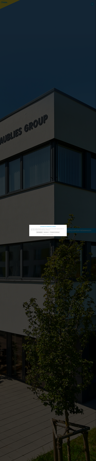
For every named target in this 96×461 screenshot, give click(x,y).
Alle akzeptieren (39, 232)
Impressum (44, 234)
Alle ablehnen (46, 232)
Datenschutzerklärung (50, 234)
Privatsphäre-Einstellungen (54, 232)
